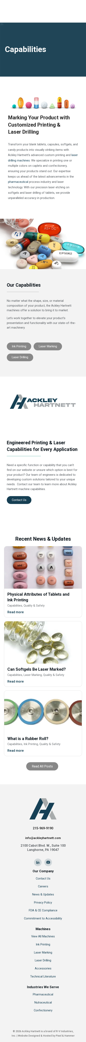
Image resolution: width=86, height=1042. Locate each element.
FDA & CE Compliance (43, 910)
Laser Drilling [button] (20, 357)
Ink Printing (43, 944)
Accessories (43, 968)
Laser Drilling (43, 960)
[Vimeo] (48, 862)
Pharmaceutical (43, 994)
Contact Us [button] (19, 500)
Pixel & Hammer (65, 1035)
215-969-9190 (43, 828)
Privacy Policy (43, 902)
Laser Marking (43, 952)
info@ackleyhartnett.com (43, 838)
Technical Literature (43, 976)
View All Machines (43, 936)
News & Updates (43, 894)
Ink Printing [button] (19, 346)
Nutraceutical (43, 1002)
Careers (43, 886)
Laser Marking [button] (48, 346)
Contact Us (43, 878)
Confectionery (43, 1010)
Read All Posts (42, 766)
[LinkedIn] (38, 862)
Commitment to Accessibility (43, 918)
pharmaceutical (18, 182)
